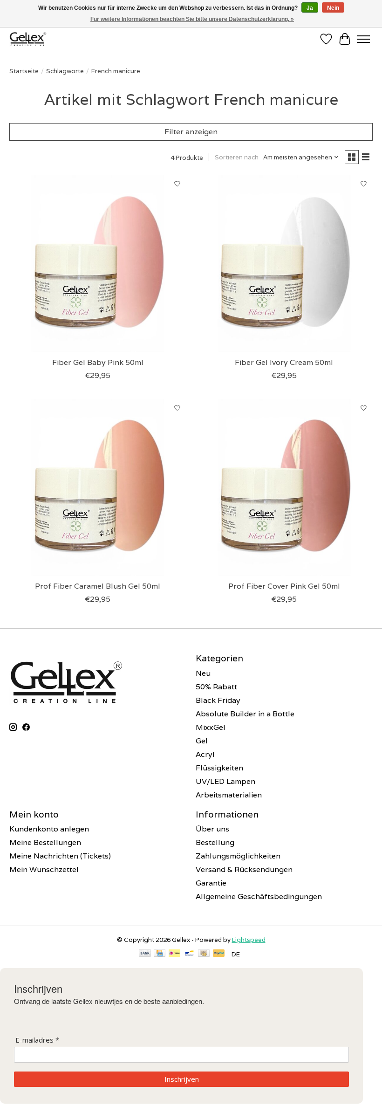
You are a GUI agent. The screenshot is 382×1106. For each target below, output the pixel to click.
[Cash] (204, 954)
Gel (202, 741)
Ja (310, 8)
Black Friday (218, 700)
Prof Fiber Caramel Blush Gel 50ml (97, 586)
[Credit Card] (159, 954)
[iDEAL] (174, 954)
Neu (203, 673)
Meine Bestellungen (45, 842)
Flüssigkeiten (219, 768)
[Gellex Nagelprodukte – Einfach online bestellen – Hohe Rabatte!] (28, 38)
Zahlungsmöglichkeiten (238, 856)
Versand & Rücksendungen (244, 869)
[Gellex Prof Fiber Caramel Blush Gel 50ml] (97, 487)
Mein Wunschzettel (44, 869)
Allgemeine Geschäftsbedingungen (259, 896)
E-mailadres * (37, 1040)
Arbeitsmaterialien (229, 795)
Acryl (205, 754)
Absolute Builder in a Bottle (245, 714)
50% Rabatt (216, 687)
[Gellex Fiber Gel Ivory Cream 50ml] (284, 263)
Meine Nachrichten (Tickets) (60, 856)
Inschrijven (181, 1079)
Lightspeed (249, 939)
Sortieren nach (237, 157)
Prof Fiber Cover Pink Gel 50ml (284, 586)
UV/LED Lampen (225, 781)
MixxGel (210, 727)
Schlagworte (65, 71)
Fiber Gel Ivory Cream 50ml (284, 362)
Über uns (212, 829)
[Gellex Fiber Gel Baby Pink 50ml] (97, 263)
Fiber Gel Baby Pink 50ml (97, 362)
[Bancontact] (189, 954)
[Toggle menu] (363, 39)
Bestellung (215, 842)
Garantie (211, 883)
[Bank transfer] (145, 954)
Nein (333, 8)
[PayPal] (219, 954)
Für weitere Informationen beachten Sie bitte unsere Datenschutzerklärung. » (192, 19)
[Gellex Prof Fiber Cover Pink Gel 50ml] (284, 487)
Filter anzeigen (191, 132)
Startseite (24, 71)
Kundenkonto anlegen (49, 829)
